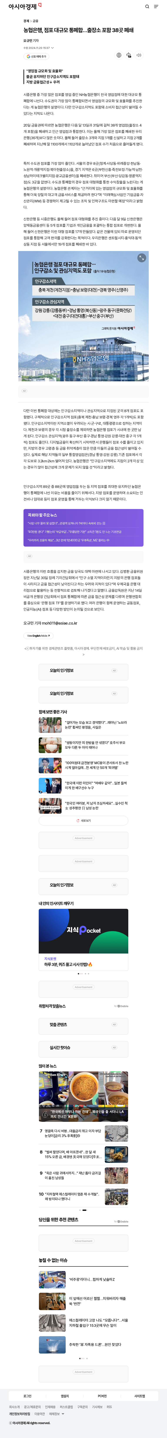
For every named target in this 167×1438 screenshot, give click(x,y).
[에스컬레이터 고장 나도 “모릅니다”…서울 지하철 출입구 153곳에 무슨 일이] (52, 1330)
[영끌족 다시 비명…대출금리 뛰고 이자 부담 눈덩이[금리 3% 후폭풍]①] (116, 1140)
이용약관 (39, 1414)
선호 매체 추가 (38, 56)
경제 (26, 21)
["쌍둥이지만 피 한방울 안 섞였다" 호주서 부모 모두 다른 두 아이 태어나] (50, 752)
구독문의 (82, 1407)
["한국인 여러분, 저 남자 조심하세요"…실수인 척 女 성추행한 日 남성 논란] (50, 812)
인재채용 (50, 1407)
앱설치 (65, 1396)
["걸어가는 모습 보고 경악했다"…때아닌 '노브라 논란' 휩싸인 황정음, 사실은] (50, 732)
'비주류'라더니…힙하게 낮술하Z (92, 1279)
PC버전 (102, 1396)
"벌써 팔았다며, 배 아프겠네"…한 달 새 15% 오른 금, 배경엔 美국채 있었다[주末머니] (72, 1157)
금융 (35, 21)
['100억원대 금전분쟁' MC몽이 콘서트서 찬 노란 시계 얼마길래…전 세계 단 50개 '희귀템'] (50, 772)
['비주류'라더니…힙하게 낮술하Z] (52, 1287)
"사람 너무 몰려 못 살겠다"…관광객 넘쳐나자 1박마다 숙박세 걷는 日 (66, 523)
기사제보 (97, 1407)
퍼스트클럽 (66, 1407)
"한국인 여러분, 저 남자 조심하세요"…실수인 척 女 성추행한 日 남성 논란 (96, 805)
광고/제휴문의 (32, 1407)
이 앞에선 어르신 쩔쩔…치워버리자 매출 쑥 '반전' (97, 1301)
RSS (109, 1407)
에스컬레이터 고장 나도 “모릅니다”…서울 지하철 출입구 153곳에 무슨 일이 (98, 1323)
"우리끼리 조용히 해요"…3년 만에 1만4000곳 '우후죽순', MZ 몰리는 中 (69, 540)
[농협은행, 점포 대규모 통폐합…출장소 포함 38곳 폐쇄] (83, 316)
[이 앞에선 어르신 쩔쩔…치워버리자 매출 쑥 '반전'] (52, 1309)
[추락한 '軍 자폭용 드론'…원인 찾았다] (52, 1352)
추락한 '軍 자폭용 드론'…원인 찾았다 (95, 1344)
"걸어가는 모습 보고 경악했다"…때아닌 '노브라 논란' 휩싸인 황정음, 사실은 (96, 725)
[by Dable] (121, 1221)
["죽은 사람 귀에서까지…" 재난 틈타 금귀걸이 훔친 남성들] (116, 1183)
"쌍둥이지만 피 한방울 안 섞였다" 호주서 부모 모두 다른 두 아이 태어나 (95, 745)
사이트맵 (139, 1396)
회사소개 (14, 1407)
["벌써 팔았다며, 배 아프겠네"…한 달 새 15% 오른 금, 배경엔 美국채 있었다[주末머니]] (116, 1162)
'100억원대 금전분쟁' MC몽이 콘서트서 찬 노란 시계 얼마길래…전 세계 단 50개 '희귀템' (96, 765)
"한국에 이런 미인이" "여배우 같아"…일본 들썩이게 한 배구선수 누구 (96, 785)
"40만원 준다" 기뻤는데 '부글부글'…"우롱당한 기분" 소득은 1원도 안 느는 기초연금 (74, 532)
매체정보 (54, 1414)
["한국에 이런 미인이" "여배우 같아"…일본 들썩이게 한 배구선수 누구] (50, 792)
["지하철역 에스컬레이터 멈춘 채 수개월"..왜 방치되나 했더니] (116, 1204)
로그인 (27, 1396)
